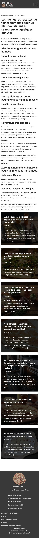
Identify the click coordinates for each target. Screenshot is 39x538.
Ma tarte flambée (6, 15)
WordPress (25, 490)
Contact (3, 516)
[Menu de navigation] (35, 4)
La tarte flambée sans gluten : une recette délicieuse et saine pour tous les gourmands (19, 290)
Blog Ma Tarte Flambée (15, 508)
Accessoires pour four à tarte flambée (19, 498)
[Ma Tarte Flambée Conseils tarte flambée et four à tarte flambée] (7, 4)
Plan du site (4, 522)
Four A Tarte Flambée (14, 495)
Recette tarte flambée (15, 502)
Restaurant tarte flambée (15, 505)
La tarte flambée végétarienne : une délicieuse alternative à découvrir (18, 256)
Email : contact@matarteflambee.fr (19, 533)
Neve (12, 490)
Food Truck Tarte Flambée (9, 519)
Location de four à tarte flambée (11, 525)
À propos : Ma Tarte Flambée (9, 513)
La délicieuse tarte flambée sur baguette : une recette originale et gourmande (19, 219)
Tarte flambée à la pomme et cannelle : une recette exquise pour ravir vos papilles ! (17, 326)
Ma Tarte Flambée (19, 487)
